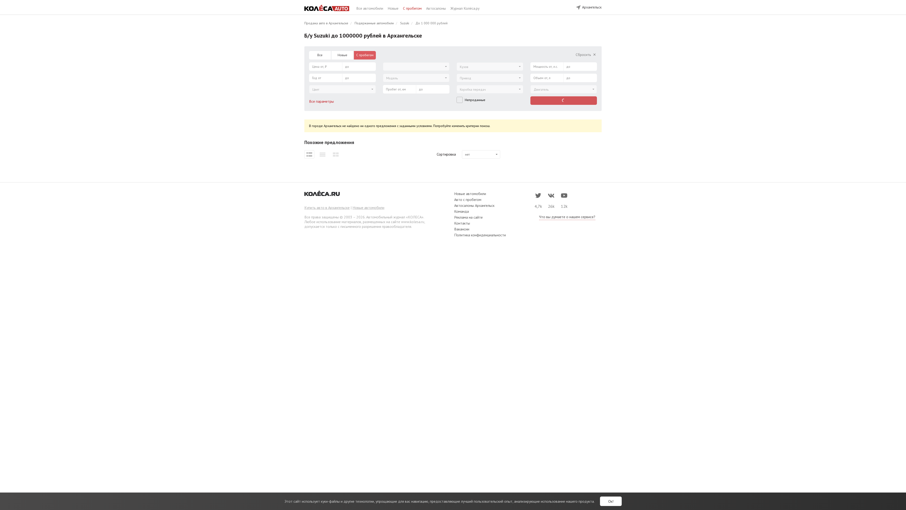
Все (320, 55)
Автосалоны (436, 8)
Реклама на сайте (468, 217)
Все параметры (322, 101)
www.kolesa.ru (412, 221)
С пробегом (413, 8)
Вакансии (461, 229)
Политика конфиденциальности (480, 235)
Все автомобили (370, 8)
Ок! (610, 501)
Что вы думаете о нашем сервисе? (567, 216)
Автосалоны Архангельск (474, 205)
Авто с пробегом (467, 199)
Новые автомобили (368, 207)
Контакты (462, 223)
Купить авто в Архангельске (327, 207)
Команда (461, 211)
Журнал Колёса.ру (464, 8)
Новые (393, 8)
